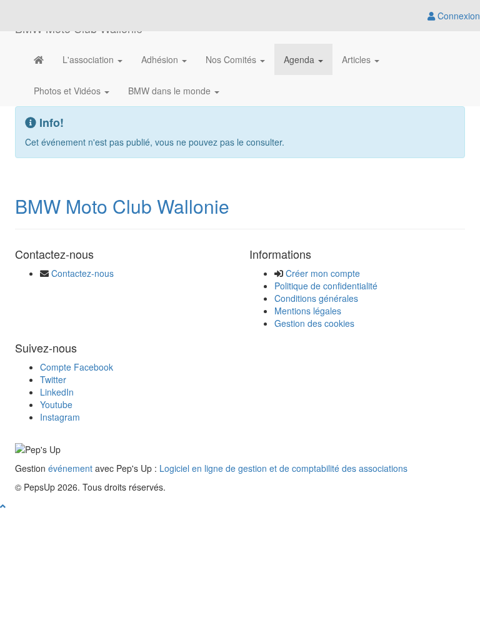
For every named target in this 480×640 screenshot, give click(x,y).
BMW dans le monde (170, 90)
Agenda (300, 59)
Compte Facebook (76, 367)
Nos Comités (232, 59)
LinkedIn (57, 392)
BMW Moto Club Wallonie (122, 205)
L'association (89, 59)
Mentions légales (307, 310)
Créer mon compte (323, 273)
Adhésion (161, 59)
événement (70, 468)
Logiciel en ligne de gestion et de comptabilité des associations (283, 468)
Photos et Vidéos (68, 90)
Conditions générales (316, 298)
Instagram (60, 417)
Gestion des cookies (314, 323)
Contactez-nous (82, 273)
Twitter (53, 379)
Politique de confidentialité (326, 285)
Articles (357, 59)
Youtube (56, 404)
